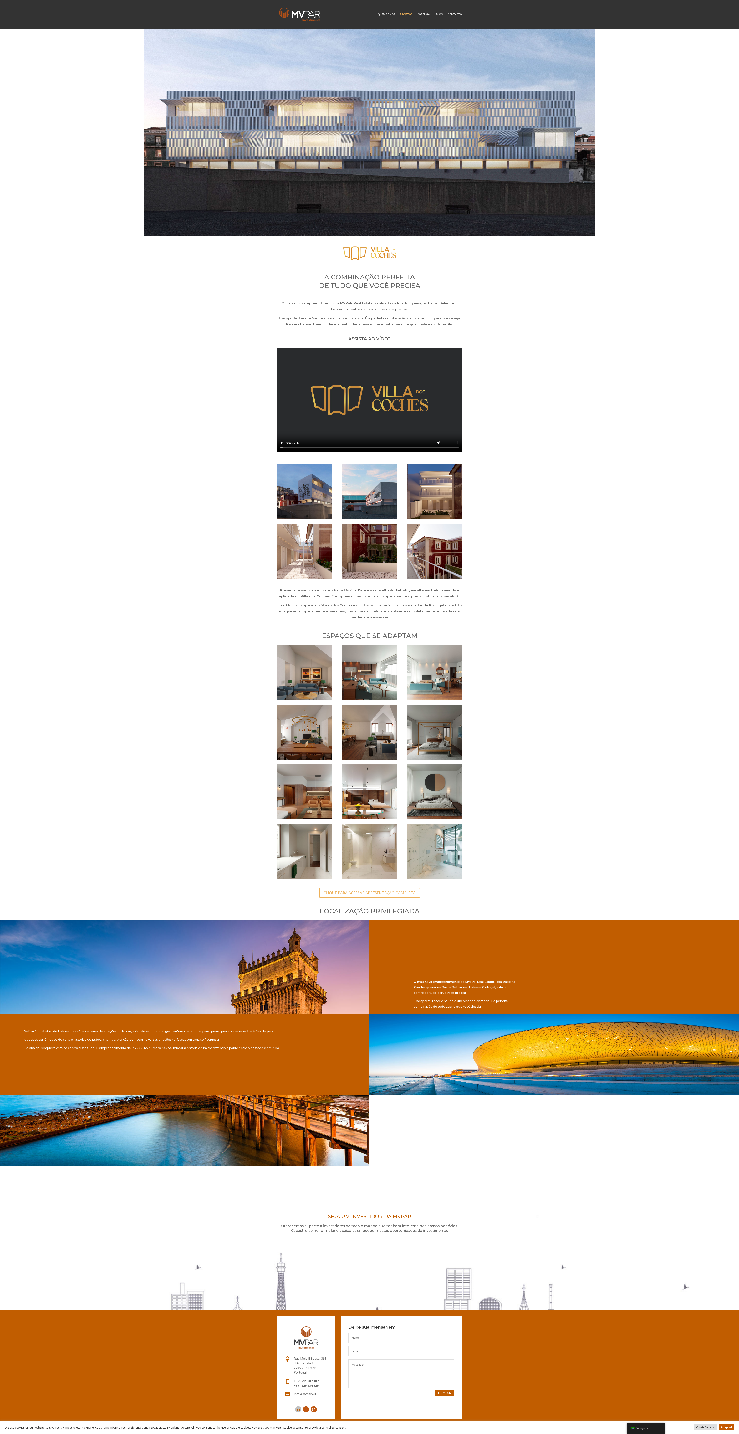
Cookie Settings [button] (705, 1427)
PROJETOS (406, 14)
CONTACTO (455, 14)
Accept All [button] (726, 1427)
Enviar (444, 1393)
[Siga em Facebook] (306, 1409)
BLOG (439, 14)
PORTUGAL (424, 14)
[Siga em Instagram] (314, 1409)
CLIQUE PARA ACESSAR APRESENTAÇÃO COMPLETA (370, 892)
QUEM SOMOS (386, 14)
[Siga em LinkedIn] (298, 1409)
